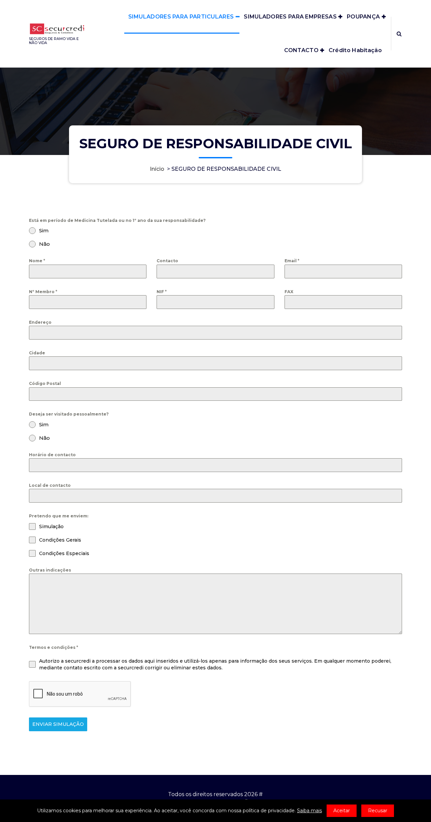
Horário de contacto (52, 454)
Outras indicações (50, 570)
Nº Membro (43, 291)
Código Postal (45, 383)
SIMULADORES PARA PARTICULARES (181, 16)
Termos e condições (53, 647)
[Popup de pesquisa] (399, 33)
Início (157, 169)
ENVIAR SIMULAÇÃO (58, 724)
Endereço (40, 322)
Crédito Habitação (355, 50)
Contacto (167, 260)
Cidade (37, 352)
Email (292, 260)
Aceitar (341, 811)
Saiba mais (309, 811)
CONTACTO (301, 50)
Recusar (377, 811)
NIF (162, 291)
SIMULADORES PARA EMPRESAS (290, 16)
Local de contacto (50, 485)
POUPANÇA (363, 16)
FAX (289, 291)
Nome (37, 260)
